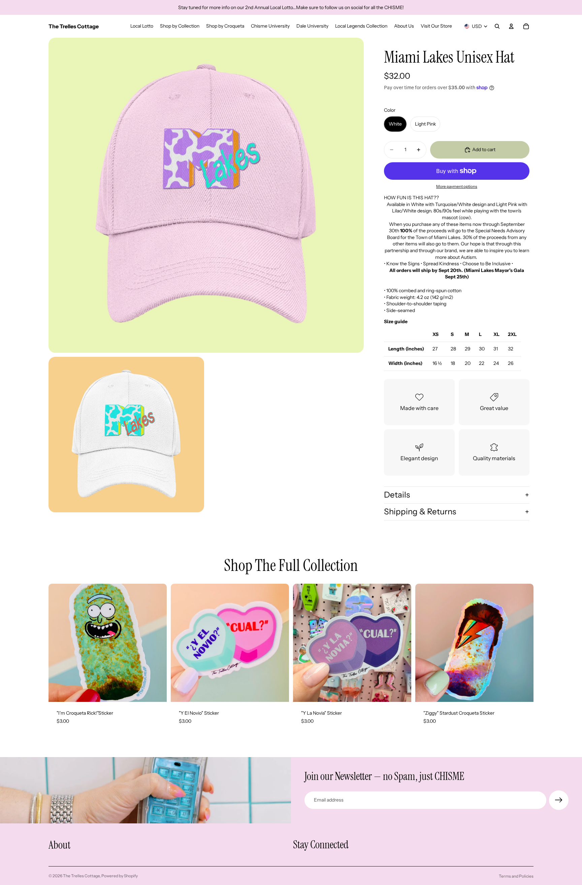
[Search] (497, 26)
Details (397, 495)
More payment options (456, 186)
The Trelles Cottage (81, 875)
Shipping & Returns (420, 511)
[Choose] (278, 692)
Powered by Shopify (119, 875)
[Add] (156, 692)
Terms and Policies (516, 876)
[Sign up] (559, 800)
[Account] (511, 26)
